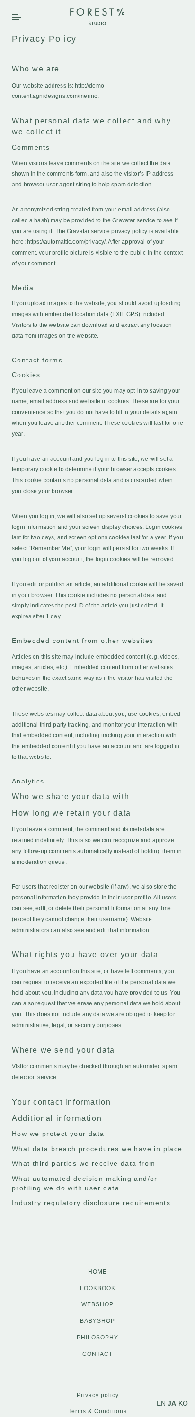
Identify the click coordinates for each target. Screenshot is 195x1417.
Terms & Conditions (97, 1411)
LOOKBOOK (97, 1288)
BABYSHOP (97, 1321)
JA (172, 1403)
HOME (97, 1271)
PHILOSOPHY (97, 1337)
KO (183, 1403)
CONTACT (97, 1354)
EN (161, 1403)
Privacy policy (98, 1395)
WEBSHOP (97, 1304)
